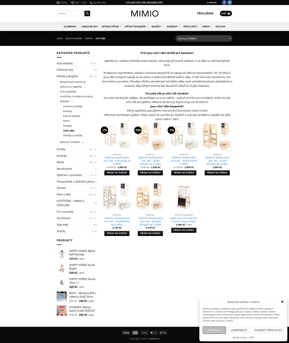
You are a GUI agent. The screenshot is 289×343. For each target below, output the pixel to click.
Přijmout (214, 330)
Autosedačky (65, 63)
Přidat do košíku (117, 173)
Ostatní (220, 26)
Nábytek (89, 38)
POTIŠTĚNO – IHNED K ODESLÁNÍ (70, 203)
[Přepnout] (95, 63)
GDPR (251, 337)
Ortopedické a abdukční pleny (75, 181)
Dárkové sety (90, 26)
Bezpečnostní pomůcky (73, 81)
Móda (206, 26)
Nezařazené (64, 168)
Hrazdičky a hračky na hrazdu (76, 96)
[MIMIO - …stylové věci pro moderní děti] (144, 13)
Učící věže (68, 130)
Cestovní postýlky (72, 106)
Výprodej (62, 224)
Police (66, 120)
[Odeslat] (87, 13)
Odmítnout (239, 330)
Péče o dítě (190, 26)
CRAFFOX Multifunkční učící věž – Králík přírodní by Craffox (217, 160)
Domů (60, 38)
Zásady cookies (240, 337)
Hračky (156, 26)
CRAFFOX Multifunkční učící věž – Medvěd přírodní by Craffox (150, 221)
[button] (282, 301)
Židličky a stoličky (72, 135)
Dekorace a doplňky (71, 86)
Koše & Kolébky (71, 116)
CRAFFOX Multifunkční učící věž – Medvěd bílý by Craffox (117, 221)
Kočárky (172, 26)
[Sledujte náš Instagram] (229, 2)
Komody (67, 111)
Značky (61, 231)
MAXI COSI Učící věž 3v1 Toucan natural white (184, 220)
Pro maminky (65, 212)
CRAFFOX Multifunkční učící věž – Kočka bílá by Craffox (117, 160)
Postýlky (67, 125)
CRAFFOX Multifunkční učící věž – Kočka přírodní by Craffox (150, 160)
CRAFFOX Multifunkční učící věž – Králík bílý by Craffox (184, 160)
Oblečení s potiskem (69, 175)
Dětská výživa (110, 26)
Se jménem (70, 26)
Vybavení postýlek (70, 142)
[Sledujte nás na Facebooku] (224, 2)
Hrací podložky (68, 91)
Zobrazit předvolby (268, 330)
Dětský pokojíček (135, 26)
